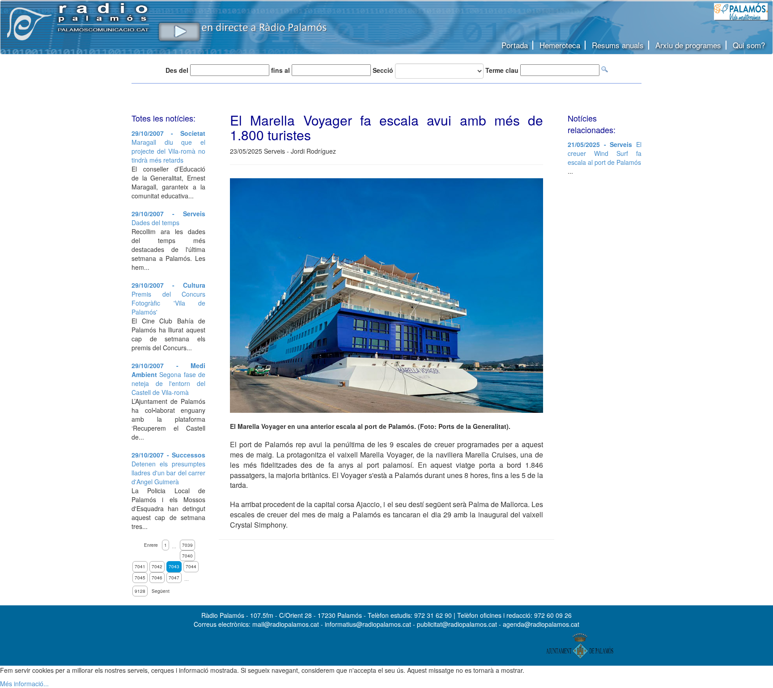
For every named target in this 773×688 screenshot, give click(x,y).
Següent (161, 591)
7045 (140, 578)
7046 (157, 578)
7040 (187, 556)
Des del (177, 70)
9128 (140, 591)
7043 (174, 566)
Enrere (151, 545)
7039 (187, 545)
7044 (191, 566)
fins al (280, 70)
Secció (383, 70)
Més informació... (24, 683)
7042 (157, 566)
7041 (140, 566)
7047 (174, 578)
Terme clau (501, 70)
